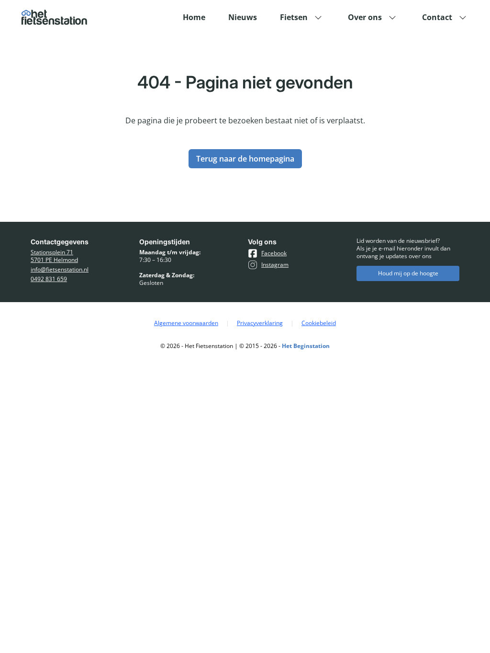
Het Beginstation (306, 346)
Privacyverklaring (260, 323)
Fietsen (294, 17)
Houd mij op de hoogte (408, 273)
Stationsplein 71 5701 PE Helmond (54, 256)
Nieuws (242, 17)
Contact (437, 17)
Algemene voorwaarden (186, 323)
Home (194, 17)
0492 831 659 (49, 279)
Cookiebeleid (318, 323)
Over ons (365, 17)
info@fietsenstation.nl (60, 269)
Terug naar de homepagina (245, 158)
